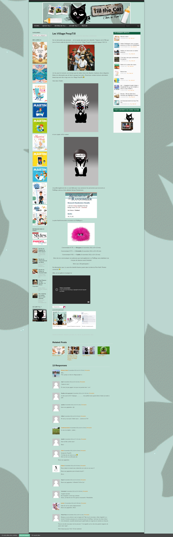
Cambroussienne (65, 427)
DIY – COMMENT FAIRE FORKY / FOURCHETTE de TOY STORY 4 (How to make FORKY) (129, 87)
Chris (62, 450)
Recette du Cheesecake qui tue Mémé (43, 261)
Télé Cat (84, 25)
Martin (122, 78)
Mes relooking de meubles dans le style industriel (42, 296)
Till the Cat (61, 36)
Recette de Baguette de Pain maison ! (42, 250)
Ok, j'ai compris (24, 535)
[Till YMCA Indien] (81, 107)
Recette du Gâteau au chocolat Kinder (43, 271)
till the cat (78, 334)
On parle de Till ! (60, 25)
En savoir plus (36, 535)
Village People (86, 334)
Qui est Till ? (47, 25)
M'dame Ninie (64, 370)
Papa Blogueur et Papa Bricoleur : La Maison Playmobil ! (39, 283)
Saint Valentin (87, 355)
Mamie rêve (123, 71)
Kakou (62, 465)
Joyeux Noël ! (102, 355)
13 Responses (93, 36)
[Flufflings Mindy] (81, 234)
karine (62, 503)
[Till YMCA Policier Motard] (81, 161)
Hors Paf (79, 36)
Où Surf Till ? (73, 25)
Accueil (36, 25)
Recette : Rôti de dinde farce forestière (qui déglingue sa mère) (129, 94)
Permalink (87, 370)
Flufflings (71, 334)
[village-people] (81, 58)
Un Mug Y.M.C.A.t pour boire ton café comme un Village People (72, 357)
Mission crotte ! (57, 355)
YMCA (91, 334)
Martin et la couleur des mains (128, 64)
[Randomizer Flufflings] (81, 205)
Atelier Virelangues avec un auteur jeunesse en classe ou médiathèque (129, 44)
